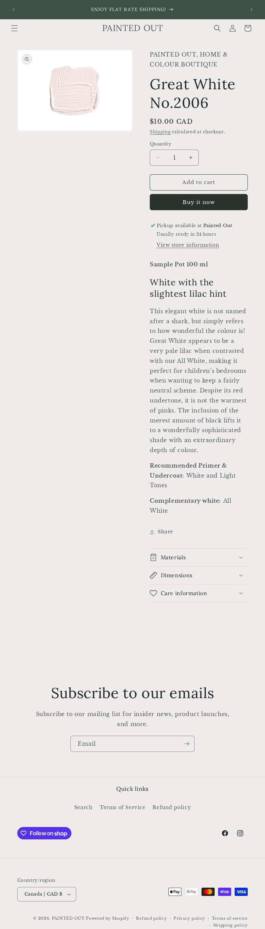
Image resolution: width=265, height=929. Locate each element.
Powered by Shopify (107, 918)
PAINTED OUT (68, 918)
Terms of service (230, 918)
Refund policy (172, 807)
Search (83, 807)
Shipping (160, 131)
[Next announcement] (251, 9)
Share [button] (165, 532)
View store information (188, 245)
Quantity (160, 144)
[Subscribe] (186, 744)
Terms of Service (123, 807)
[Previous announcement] (13, 9)
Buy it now (199, 202)
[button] (14, 28)
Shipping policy (230, 925)
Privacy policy (189, 918)
